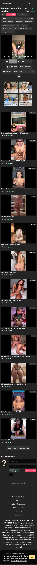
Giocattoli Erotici (7, 18)
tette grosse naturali (7, 32)
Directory (18, 511)
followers (24, 25)
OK (32, 557)
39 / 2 (13, 61)
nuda (15, 28)
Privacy (18, 500)
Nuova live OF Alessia (8, 272)
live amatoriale (6, 28)
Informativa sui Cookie (19, 561)
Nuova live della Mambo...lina (11, 300)
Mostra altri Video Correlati (18, 448)
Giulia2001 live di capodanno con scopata (15, 356)
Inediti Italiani (18, 18)
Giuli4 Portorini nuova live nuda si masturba (16, 189)
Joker (3, 15)
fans (18, 25)
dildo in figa (19, 21)
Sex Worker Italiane (7, 21)
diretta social (28, 21)
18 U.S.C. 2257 (18, 508)
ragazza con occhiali (25, 28)
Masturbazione (29, 18)
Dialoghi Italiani (23, 15)
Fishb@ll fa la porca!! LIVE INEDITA (13, 328)
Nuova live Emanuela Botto (10, 244)
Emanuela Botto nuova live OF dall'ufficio (15, 133)
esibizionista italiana (8, 25)
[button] (29, 3)
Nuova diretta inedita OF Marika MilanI (14, 161)
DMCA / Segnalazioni (18, 504)
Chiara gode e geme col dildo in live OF (14, 384)
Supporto (18, 515)
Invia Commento (30, 470)
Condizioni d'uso (18, 497)
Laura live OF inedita (8, 440)
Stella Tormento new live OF (11, 412)
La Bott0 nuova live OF (9, 217)
